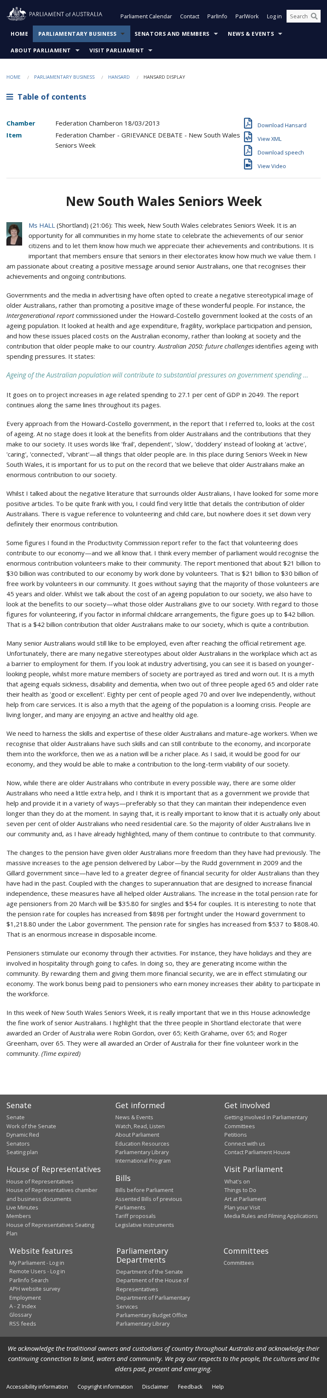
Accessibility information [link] (37, 1386)
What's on (237, 1181)
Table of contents (49, 96)
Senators (18, 1143)
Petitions (235, 1134)
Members (18, 1216)
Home (20, 33)
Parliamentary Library (142, 1152)
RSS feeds (22, 1323)
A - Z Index (22, 1306)
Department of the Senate (149, 1271)
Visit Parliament (116, 50)
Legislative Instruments (144, 1225)
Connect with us (244, 1143)
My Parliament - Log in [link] (36, 1262)
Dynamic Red (22, 1134)
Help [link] (218, 1386)
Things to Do (240, 1190)
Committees (239, 1262)
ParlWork (247, 16)
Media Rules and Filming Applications (271, 1216)
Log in (274, 16)
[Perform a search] (314, 16)
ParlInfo (217, 16)
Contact (189, 16)
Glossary (20, 1314)
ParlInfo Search (29, 1280)
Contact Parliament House (257, 1152)
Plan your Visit (242, 1207)
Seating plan (22, 1152)
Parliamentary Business (77, 33)
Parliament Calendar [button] (146, 16)
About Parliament (41, 50)
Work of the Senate (31, 1126)
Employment (25, 1297)
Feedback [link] (190, 1386)
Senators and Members (172, 33)
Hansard (119, 77)
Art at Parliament (245, 1199)
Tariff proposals (135, 1216)
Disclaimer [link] (155, 1386)
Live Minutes (22, 1207)
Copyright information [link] (105, 1386)
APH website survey (34, 1288)
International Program (143, 1160)
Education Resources (142, 1143)
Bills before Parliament (144, 1190)
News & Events (251, 33)
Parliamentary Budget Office (151, 1315)
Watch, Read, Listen (140, 1126)
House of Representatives (40, 1181)
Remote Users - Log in (37, 1271)
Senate (15, 1117)
